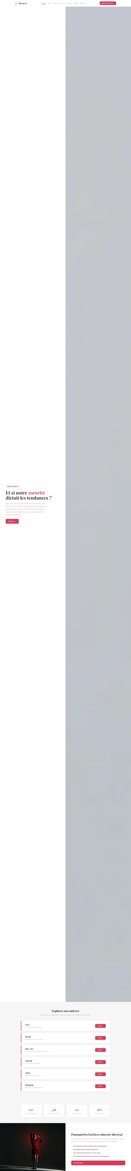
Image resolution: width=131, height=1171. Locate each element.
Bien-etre (62, 3)
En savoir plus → (79, 1163)
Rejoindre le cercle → (107, 3)
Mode (76, 3)
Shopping (82, 3)
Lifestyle (69, 3)
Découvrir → (12, 521)
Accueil (43, 3)
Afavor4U (21, 3)
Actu (49, 3)
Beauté (55, 3)
